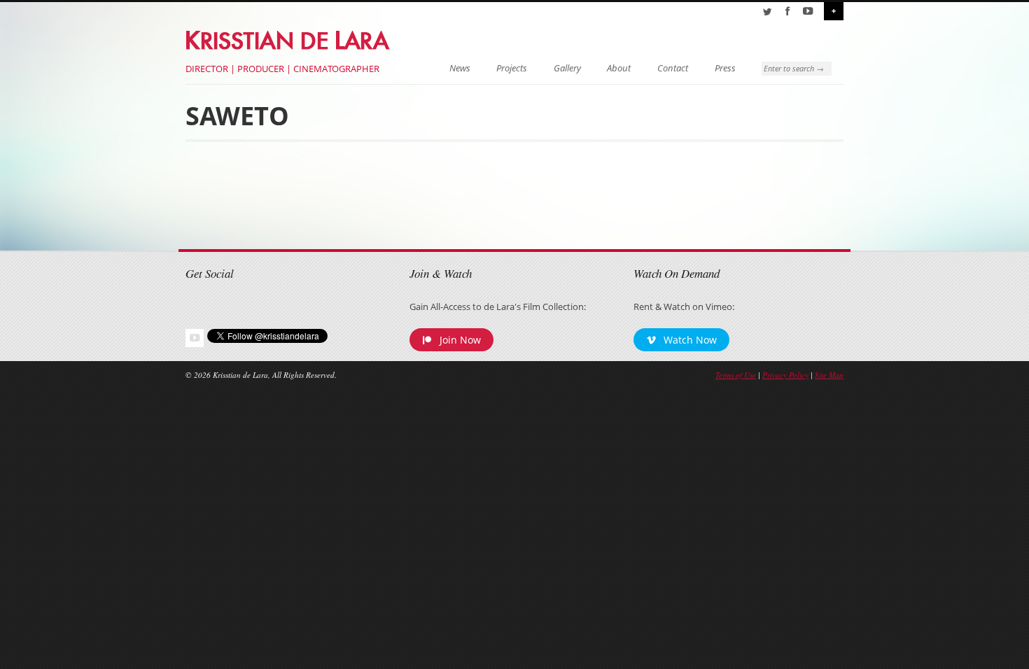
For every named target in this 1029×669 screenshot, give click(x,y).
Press (725, 68)
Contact (672, 68)
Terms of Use (735, 374)
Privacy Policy (785, 374)
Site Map (829, 374)
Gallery (567, 68)
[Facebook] (787, 11)
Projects (511, 68)
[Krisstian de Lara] (289, 37)
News (459, 68)
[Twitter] (767, 11)
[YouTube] (808, 11)
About (619, 68)
